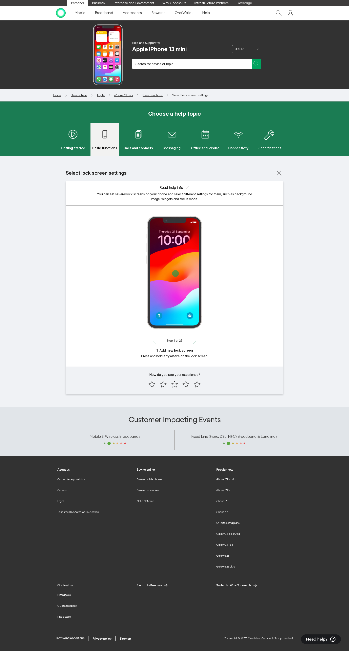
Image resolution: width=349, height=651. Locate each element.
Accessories (132, 12)
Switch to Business (149, 585)
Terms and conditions (69, 638)
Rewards (158, 12)
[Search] (256, 64)
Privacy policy (102, 638)
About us (63, 469)
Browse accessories (148, 490)
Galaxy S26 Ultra (225, 566)
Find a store (63, 616)
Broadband (104, 12)
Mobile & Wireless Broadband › (114, 436)
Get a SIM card (145, 501)
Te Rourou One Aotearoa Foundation (78, 512)
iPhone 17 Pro (223, 490)
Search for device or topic (154, 64)
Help (206, 12)
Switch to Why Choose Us (233, 585)
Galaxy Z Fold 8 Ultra (228, 533)
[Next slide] (195, 341)
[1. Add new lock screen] (174, 272)
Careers (61, 490)
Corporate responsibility (71, 479)
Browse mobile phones (149, 479)
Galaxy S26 (222, 555)
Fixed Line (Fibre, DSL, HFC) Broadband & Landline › (234, 436)
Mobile (80, 12)
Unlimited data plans (228, 522)
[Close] (279, 173)
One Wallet (183, 12)
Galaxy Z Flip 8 (224, 544)
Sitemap (125, 638)
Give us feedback (67, 605)
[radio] (152, 384)
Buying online (146, 469)
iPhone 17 (221, 501)
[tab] (73, 139)
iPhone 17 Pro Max (226, 479)
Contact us (65, 585)
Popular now (224, 469)
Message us (63, 594)
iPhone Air (222, 512)
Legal (60, 501)
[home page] (61, 13)
